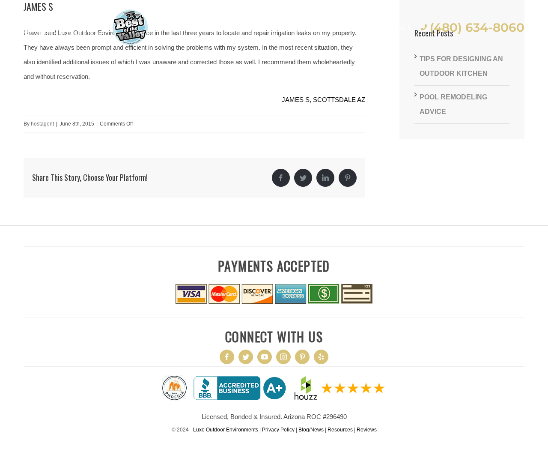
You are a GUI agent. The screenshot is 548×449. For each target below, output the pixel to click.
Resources (340, 430)
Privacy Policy (278, 430)
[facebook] (227, 357)
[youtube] (264, 357)
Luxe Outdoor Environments (225, 430)
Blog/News (311, 430)
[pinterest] (302, 357)
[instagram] (283, 357)
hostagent (42, 124)
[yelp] (321, 357)
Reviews (367, 430)
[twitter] (245, 357)
